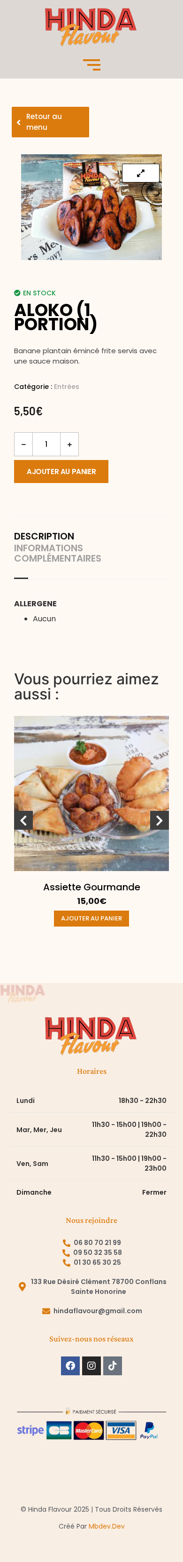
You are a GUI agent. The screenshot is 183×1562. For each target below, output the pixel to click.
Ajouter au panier (61, 471)
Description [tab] (44, 536)
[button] (23, 820)
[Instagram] (91, 1365)
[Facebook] (70, 1365)
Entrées (66, 386)
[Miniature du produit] (141, 173)
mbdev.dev (107, 1526)
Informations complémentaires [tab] (57, 553)
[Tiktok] (112, 1365)
